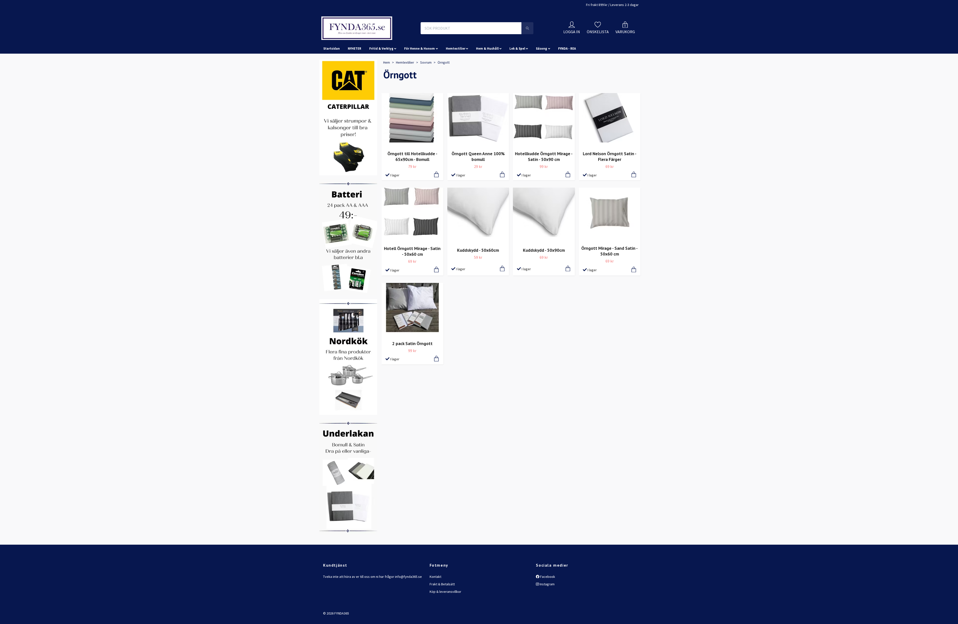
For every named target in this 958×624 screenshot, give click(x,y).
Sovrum (426, 84)
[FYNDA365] (390, 39)
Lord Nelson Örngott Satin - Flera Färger (609, 178)
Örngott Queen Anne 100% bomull (478, 178)
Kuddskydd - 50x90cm (544, 272)
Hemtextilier (455, 71)
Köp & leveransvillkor (445, 614)
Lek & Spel (517, 71)
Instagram (547, 606)
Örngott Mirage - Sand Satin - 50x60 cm (609, 273)
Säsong (541, 71)
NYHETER (354, 71)
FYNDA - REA (567, 71)
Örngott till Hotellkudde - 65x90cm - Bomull (412, 178)
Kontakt (435, 599)
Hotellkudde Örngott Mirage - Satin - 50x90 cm (544, 178)
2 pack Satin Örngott (412, 366)
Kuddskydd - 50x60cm (478, 272)
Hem (386, 84)
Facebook (547, 599)
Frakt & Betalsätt (442, 606)
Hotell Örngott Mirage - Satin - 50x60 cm (412, 273)
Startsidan (331, 71)
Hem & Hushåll (487, 71)
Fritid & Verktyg (381, 71)
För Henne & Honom (419, 71)
